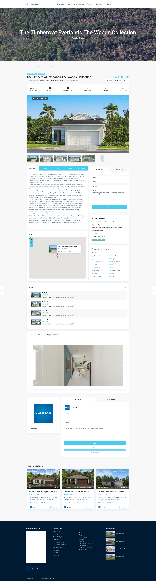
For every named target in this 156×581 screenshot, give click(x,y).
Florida (65, 67)
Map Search (82, 539)
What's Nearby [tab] (82, 168)
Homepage (60, 4)
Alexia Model (46, 311)
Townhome (56, 547)
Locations (99, 4)
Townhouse (56, 550)
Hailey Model (46, 293)
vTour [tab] (30, 334)
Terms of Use (83, 549)
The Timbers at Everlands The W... (68, 246)
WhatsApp (95, 452)
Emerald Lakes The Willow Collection (75, 487)
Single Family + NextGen (59, 544)
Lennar (34, 428)
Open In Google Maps (98, 239)
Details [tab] (45, 168)
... (54, 499)
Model (50, 297)
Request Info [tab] (99, 169)
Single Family (56, 542)
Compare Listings (78, 4)
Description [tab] (32, 168)
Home (28, 67)
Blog (68, 4)
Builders (109, 4)
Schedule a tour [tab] (119, 169)
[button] (58, 255)
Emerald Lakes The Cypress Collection (41, 485)
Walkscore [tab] (57, 168)
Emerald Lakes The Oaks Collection (109, 487)
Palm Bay (33, 67)
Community (41, 73)
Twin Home (56, 552)
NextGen (55, 539)
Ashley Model (46, 320)
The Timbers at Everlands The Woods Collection (50, 67)
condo (54, 534)
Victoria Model (46, 302)
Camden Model (120, 541)
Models (31, 287)
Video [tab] (39, 334)
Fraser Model (120, 533)
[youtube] (37, 568)
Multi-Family (56, 536)
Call (95, 447)
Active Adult (30, 73)
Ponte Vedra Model (121, 549)
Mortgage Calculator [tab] (52, 334)
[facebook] (28, 568)
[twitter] (33, 568)
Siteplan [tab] (69, 168)
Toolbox (89, 4)
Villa (35, 73)
